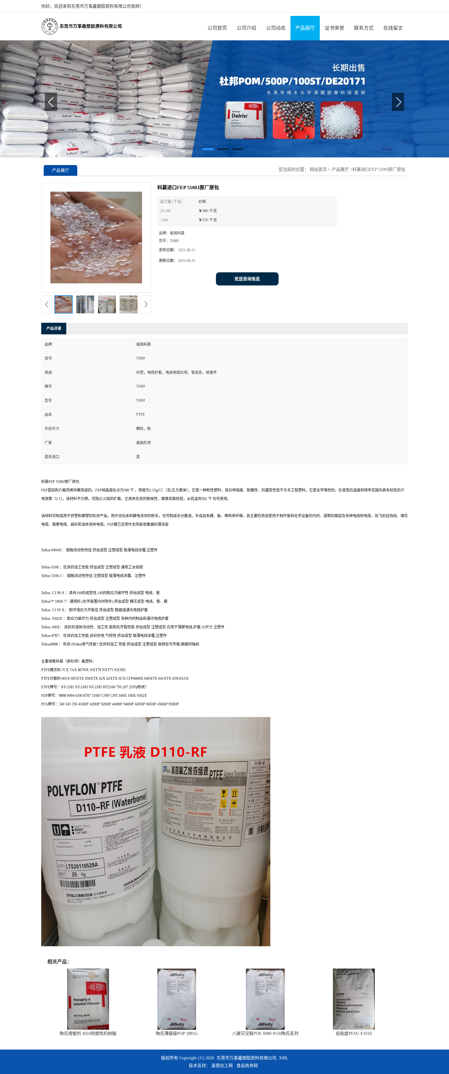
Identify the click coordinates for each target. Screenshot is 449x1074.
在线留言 (393, 28)
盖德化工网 (222, 1065)
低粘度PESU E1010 (354, 1033)
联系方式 (364, 28)
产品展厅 (305, 28)
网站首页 (318, 169)
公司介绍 (246, 28)
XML (283, 1058)
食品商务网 (247, 1065)
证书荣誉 (334, 28)
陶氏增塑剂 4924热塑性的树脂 (88, 1033)
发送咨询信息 (247, 279)
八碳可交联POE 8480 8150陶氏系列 (265, 1033)
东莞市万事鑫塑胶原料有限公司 (246, 1058)
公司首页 (217, 28)
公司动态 (276, 28)
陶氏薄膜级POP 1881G (177, 1033)
